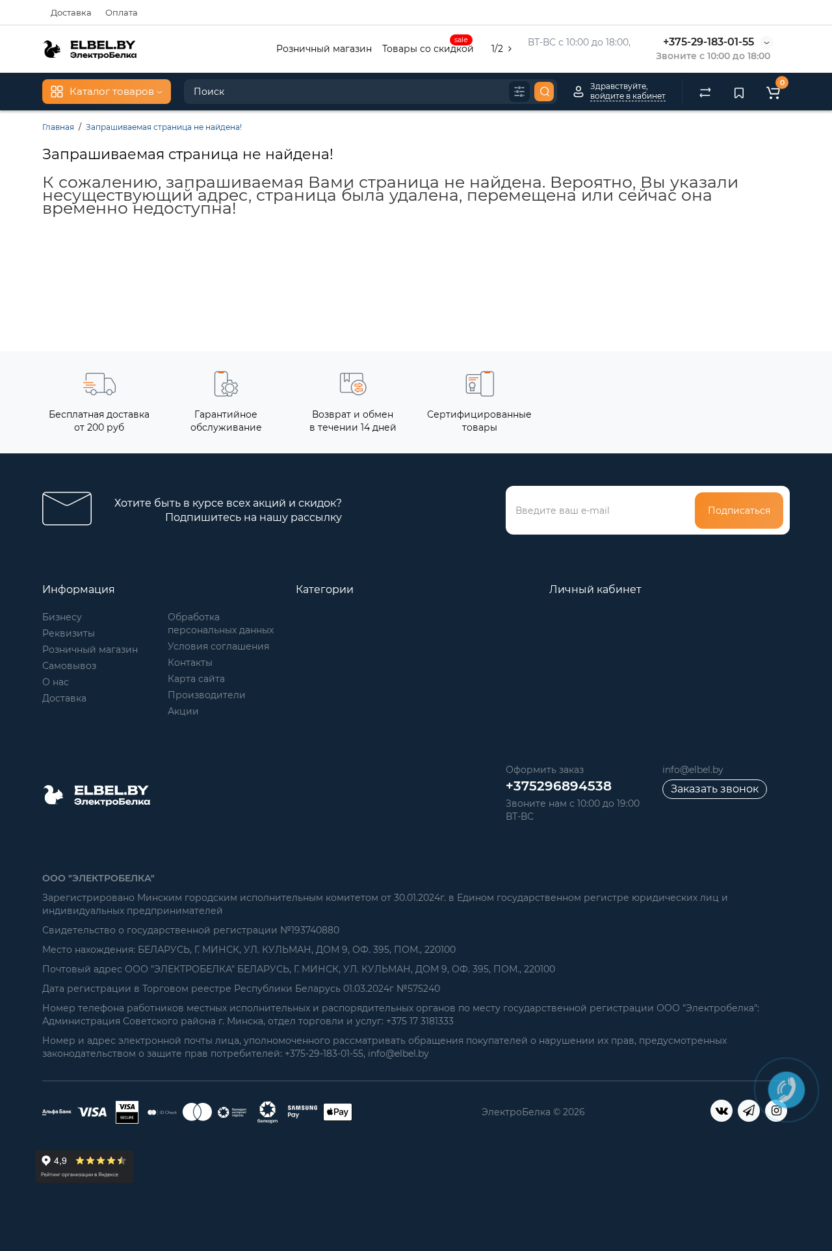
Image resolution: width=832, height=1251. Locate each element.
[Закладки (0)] (739, 91)
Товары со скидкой (428, 47)
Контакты (190, 662)
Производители (207, 695)
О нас (55, 682)
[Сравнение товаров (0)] (705, 91)
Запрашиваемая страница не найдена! (164, 127)
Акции (183, 711)
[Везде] (519, 91)
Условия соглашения (218, 646)
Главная (58, 127)
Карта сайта (196, 679)
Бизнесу (62, 617)
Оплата (121, 12)
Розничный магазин (324, 49)
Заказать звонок (715, 789)
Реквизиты (68, 633)
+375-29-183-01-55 (708, 42)
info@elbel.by (692, 770)
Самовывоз (69, 666)
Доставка (71, 12)
